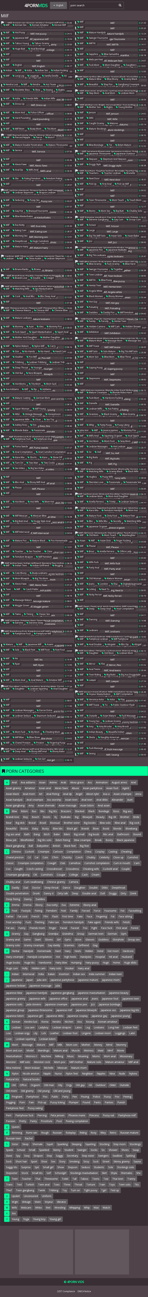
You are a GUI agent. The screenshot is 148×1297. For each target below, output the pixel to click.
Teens (95, 1178)
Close (37, 419)
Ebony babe (58, 751)
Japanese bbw (14, 993)
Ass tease (50, 84)
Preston (40, 742)
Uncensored (31, 1196)
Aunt (31, 326)
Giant (38, 939)
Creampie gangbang (17, 874)
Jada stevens (33, 1004)
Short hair (21, 1161)
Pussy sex (34, 200)
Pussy (107, 1096)
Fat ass (10, 928)
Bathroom (123, 834)
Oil (90, 1085)
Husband (127, 956)
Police (96, 1096)
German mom (42, 397)
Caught (18, 869)
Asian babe (133, 235)
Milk (59, 1044)
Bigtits (61, 89)
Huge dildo (130, 962)
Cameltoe (74, 863)
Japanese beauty (118, 993)
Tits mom (51, 128)
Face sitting (125, 916)
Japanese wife (21, 419)
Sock (9, 1161)
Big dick (20, 822)
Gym (123, 933)
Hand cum (60, 351)
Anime (53, 782)
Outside (92, 715)
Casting (112, 851)
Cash (85, 874)
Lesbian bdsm (47, 1039)
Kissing (49, 89)
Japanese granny (15, 998)
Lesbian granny (113, 721)
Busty (45, 828)
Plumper (74, 1102)
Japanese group (15, 1010)
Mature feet (128, 515)
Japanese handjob (36, 993)
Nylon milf (39, 346)
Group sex (134, 939)
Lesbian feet (130, 1027)
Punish (121, 1102)
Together (118, 269)
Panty (33, 1121)
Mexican (62, 1067)
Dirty (123, 893)
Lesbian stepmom (23, 192)
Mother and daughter (25, 337)
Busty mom (35, 128)
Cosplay (100, 851)
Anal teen (86, 799)
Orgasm (35, 1085)
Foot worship (13, 922)
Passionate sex (133, 482)
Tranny (131, 1178)
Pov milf (32, 356)
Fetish (126, 922)
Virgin (15, 1201)
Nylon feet (72, 1073)
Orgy (69, 1085)
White (38, 1207)
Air (65, 75)
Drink (133, 893)
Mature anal (60, 1050)
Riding (83, 1132)
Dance (66, 887)
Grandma (67, 933)
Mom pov (59, 1062)
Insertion (64, 974)
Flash (55, 916)
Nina (112, 1073)
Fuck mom (93, 64)
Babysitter (43, 845)
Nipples (101, 1073)
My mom (35, 731)
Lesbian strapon (61, 1027)
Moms (91, 210)
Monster (11, 1062)
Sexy (27, 1155)
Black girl (72, 828)
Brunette (130, 173)
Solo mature (109, 351)
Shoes (125, 1150)
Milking (59, 1056)
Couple (126, 869)
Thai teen (117, 1178)
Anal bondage (37, 48)
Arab (63, 782)
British (56, 845)
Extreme (18, 622)
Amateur (30, 788)
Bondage (104, 811)
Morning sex (20, 235)
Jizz (90, 241)
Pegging (10, 1102)
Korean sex (20, 24)
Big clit (112, 817)
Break (98, 840)
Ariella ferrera (96, 501)
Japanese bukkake (117, 249)
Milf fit (91, 43)
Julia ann (83, 430)
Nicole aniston (31, 1073)
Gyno (68, 939)
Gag (95, 945)
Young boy (39, 1219)
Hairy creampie (14, 956)
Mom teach (117, 200)
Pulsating (93, 307)
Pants (97, 1102)
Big (77, 817)
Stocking (104, 1144)
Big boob (93, 834)
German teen (96, 933)
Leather (54, 1033)
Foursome (110, 910)
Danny (28, 899)
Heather (18, 356)
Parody (104, 321)
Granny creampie (34, 945)
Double (36, 277)
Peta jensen (57, 1115)
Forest (134, 928)
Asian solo (116, 235)
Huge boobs (13, 962)
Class (49, 551)
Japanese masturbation (91, 993)
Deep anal (105, 608)
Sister (15, 1144)
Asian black (12, 794)
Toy (64, 1190)
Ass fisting (112, 408)
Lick (43, 1033)
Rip (35, 389)
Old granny (27, 1091)
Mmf (110, 1050)
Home (116, 962)
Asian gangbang (15, 805)
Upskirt (16, 1196)
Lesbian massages (98, 446)
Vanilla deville (51, 75)
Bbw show (34, 737)
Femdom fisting (53, 178)
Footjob (26, 910)
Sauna (137, 1161)
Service (18, 150)
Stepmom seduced (46, 715)
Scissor (92, 224)
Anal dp (18, 169)
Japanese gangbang (62, 993)
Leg (88, 1027)
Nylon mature (21, 346)
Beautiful (93, 84)
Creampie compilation (30, 863)
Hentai (15, 951)
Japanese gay (99, 1016)
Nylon (15, 1073)
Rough (45, 1132)
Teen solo (124, 1184)
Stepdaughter (128, 535)
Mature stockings (97, 128)
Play (122, 699)
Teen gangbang (25, 1190)
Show (60, 1167)
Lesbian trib (58, 362)
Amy (90, 726)
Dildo (105, 887)
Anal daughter (60, 688)
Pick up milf (123, 183)
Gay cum (118, 219)
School (21, 1150)
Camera (73, 882)
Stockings (135, 1144)
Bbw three (125, 356)
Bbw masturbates (23, 216)
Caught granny (96, 123)
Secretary (72, 1155)
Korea (44, 1021)
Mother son (94, 107)
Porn (22, 1102)
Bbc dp (125, 644)
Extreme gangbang (98, 219)
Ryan (17, 663)
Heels (78, 951)
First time (67, 916)
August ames (119, 782)
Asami (49, 644)
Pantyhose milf (43, 633)
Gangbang (38, 933)
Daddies (93, 312)
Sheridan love (95, 482)
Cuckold (29, 851)
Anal (14, 782)
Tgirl (103, 1190)
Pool (59, 1121)
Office (23, 1085)
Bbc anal (19, 482)
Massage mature (23, 600)
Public (54, 1096)
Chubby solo (135, 210)
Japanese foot (110, 998)
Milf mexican (20, 515)
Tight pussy (90, 1190)
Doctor (36, 887)
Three (67, 1184)
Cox (8, 869)
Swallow (117, 1155)
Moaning (83, 1056)
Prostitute (46, 1121)
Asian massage (67, 805)
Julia (57, 985)
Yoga (26, 1219)
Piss (45, 1096)
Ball (31, 845)
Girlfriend (83, 945)
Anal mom (109, 93)
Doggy (113, 893)
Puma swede (21, 446)
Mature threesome (58, 144)
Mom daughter (112, 64)
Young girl (55, 1219)
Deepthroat (20, 241)
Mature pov (20, 540)
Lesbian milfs (95, 408)
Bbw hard (130, 263)
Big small (79, 834)
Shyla (114, 1173)
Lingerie (86, 1033)
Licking (92, 589)
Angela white (95, 290)
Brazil (43, 822)
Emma (15, 905)
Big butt (119, 210)
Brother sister (72, 822)
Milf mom (19, 128)
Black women (95, 296)
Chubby (91, 857)
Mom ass (133, 510)
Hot (58, 956)
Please (18, 487)
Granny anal (13, 939)
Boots (46, 817)
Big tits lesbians (97, 255)
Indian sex (42, 70)
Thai (37, 1178)
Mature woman (114, 578)
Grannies (93, 414)
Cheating (126, 851)
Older (113, 1085)
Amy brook (123, 726)
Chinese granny (56, 882)
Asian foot (112, 788)
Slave (9, 1155)
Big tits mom (41, 578)
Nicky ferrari (95, 594)
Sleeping (76, 1144)
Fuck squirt (20, 331)
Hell (99, 451)
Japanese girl (35, 1016)
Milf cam (115, 326)
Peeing (127, 1096)
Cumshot (132, 857)
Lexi (8, 1033)
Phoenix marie (76, 1115)
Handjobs (85, 956)
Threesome (51, 1178)
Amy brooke (105, 726)
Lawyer (92, 680)
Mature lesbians (23, 317)
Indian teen (20, 565)
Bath (27, 834)
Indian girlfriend (40, 565)
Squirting (90, 1144)
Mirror (91, 663)
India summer (97, 974)
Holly (25, 968)
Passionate (39, 430)
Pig (90, 462)
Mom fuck (19, 731)
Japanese (17, 980)
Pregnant (17, 1096)
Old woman (94, 578)
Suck (96, 1161)
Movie (120, 1050)
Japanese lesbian (15, 985)
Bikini (67, 834)
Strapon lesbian (47, 192)
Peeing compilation (77, 1121)
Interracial (28, 974)
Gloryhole (118, 939)
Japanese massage (40, 985)
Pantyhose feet (15, 1108)
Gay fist (18, 210)
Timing (29, 614)
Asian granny (13, 788)
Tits (136, 1184)
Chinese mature (22, 310)
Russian (57, 1132)
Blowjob (87, 817)
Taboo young (21, 43)
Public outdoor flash (124, 704)
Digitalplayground (132, 583)
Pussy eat (108, 1115)
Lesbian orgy (22, 1033)
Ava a (106, 794)
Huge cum (12, 968)
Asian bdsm (87, 805)
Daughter (93, 653)
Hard (58, 951)
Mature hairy (21, 246)
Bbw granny (94, 263)
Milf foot (45, 649)
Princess (94, 1115)
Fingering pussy (57, 742)
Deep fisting (13, 899)
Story (62, 1161)
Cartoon (58, 851)
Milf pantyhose (121, 638)
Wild (16, 414)
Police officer (37, 112)
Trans (9, 1184)
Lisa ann (29, 1027)
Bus (34, 811)
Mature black (38, 540)
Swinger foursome (98, 37)
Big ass (127, 811)
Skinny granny (122, 1161)
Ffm (45, 916)
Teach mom (135, 200)
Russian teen (13, 1138)
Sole (16, 649)
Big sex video (37, 468)
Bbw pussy (106, 280)
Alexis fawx (20, 164)
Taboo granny (41, 43)
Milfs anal (33, 169)
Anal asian (104, 805)
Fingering (101, 916)
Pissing (85, 1096)
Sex (53, 1161)
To (106, 704)
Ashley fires (20, 424)
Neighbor (87, 1073)
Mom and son (14, 1050)
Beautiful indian (116, 731)
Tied (19, 1184)
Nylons (133, 1073)
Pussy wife (107, 476)
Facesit (75, 928)
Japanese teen (130, 998)
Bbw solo (105, 822)
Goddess (103, 939)
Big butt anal (21, 521)
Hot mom (93, 441)
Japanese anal (79, 998)
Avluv (112, 699)
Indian (8, 70)
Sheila (91, 737)
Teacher (18, 551)
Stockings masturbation (84, 1173)
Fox (85, 928)
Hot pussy (19, 32)
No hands (29, 351)
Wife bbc (103, 521)
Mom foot (109, 441)
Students (99, 1167)
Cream (95, 874)
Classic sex (44, 614)
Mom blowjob (21, 578)
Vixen (38, 1201)
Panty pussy (105, 424)
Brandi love (20, 277)
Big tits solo (44, 840)
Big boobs (90, 822)
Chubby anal (13, 882)
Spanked (44, 1150)
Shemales (126, 1173)
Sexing (91, 753)
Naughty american (109, 737)
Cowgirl (49, 277)
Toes (57, 1184)
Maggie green (21, 605)
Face (89, 916)
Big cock (134, 822)
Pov (117, 1096)
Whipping (74, 1207)
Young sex (93, 721)
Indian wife (49, 98)
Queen (15, 1127)
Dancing (92, 619)
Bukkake (66, 817)
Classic (10, 863)
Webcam (26, 1207)
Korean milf (60, 24)
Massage (27, 1044)
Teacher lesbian (112, 173)
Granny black (130, 79)
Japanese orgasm (97, 526)
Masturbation (14, 1056)
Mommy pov (55, 326)
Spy (18, 1155)
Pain (31, 1102)
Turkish (30, 1184)
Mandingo (43, 1050)
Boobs (24, 828)
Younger (37, 367)
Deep (91, 608)
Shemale (37, 1144)
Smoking (74, 1161)
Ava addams (12, 389)
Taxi (105, 1178)
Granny (16, 933)
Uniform (46, 1196)
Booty (109, 840)
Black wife (132, 471)
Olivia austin (34, 258)
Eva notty (19, 224)
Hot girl (41, 758)
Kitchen (69, 1021)
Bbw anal (120, 822)
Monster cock (42, 1062)
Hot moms (20, 383)
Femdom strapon (23, 556)
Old (14, 1085)
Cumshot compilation (97, 863)
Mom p (51, 137)
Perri (8, 1115)
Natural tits (12, 1079)
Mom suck (51, 383)
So (90, 451)
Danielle (92, 403)
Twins (17, 614)
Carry (52, 346)
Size (16, 351)
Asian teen (71, 799)
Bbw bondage (95, 144)
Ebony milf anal (37, 482)
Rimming (17, 1132)
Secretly (117, 521)
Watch (106, 1207)
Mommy (18, 326)
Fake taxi (53, 922)
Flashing (39, 922)
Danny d (48, 893)
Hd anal (113, 956)
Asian (82, 540)
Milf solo (93, 351)
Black (91, 811)
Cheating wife (91, 869)
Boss (91, 551)
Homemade (44, 951)
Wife (90, 117)
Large (91, 230)
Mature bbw (94, 79)
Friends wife (31, 98)
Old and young (61, 1091)
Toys (112, 1184)
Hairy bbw (61, 962)
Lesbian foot (70, 1033)
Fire (34, 424)
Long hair (113, 1027)
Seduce (85, 1167)
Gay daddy (54, 945)
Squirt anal (62, 331)
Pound (86, 1102)
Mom (15, 1044)
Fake (80, 916)
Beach (35, 817)
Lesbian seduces (129, 501)
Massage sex (134, 340)
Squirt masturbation (41, 331)
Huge (106, 962)
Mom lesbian (32, 1067)
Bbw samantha (111, 54)
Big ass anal (13, 834)
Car (37, 857)
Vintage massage (33, 414)
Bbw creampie (82, 840)
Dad (25, 887)
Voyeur (49, 1201)
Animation (102, 782)
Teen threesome (97, 200)
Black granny (110, 414)
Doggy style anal (42, 521)
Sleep (25, 1144)
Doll (102, 893)
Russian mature (129, 1132)
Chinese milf (42, 310)
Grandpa (53, 933)
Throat (78, 1184)
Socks (94, 1150)
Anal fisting (52, 794)
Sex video (19, 468)
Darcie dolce (45, 710)
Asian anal (45, 788)
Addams (46, 389)
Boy (25, 817)
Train (102, 1184)
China (88, 851)
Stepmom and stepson (114, 159)
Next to (105, 589)
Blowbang (131, 828)
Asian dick (105, 540)
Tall (74, 1178)
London (103, 583)
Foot (14, 910)
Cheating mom (52, 731)
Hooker (69, 968)
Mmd (109, 1044)
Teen (8, 589)
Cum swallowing (33, 882)
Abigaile (111, 644)
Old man (49, 1085)
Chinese (16, 851)
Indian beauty (95, 731)
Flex (103, 663)
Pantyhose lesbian (98, 638)
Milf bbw (19, 737)
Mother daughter (51, 337)
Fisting (38, 910)
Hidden (89, 951)
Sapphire (93, 54)
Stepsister (12, 1173)
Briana (37, 269)
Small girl (48, 1167)
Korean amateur (40, 24)
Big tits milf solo (97, 235)
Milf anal (133, 1062)
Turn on (18, 462)
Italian (51, 974)
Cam (137, 863)
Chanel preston (22, 742)
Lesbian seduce (22, 715)
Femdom (51, 910)
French (35, 916)
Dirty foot (111, 515)
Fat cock (22, 916)
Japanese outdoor (125, 153)
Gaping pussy (95, 367)
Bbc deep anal (47, 296)
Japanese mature (88, 980)
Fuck (28, 922)
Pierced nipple (22, 137)
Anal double (95, 644)
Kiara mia (19, 457)
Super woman (21, 408)
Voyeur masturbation (99, 694)
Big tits (53, 811)
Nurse (58, 1073)
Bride (136, 817)
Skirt (104, 1173)
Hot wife (34, 501)
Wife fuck (93, 562)
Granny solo (13, 945)
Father (10, 916)
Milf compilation (124, 694)
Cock (17, 296)
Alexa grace (77, 782)
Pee (74, 1096)
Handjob (28, 951)
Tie (110, 144)
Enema (27, 905)
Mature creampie (97, 392)
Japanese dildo (55, 1016)
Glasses (89, 939)
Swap (136, 1150)
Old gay (80, 1085)
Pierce (38, 137)
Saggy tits (11, 1167)
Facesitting (135, 910)
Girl (59, 939)
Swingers (103, 1155)
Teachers (93, 173)
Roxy (93, 1132)
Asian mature (109, 715)
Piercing (42, 1115)
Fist (122, 910)
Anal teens (94, 669)
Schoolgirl (60, 1173)
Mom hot (49, 501)
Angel (79, 794)
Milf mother (76, 1062)
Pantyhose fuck (22, 439)
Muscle (75, 1050)
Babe (57, 834)
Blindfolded (27, 840)
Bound (137, 834)
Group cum (134, 219)
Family (91, 321)
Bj (55, 817)
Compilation (74, 851)
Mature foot (94, 515)
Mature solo (94, 1062)
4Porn (36, 5)
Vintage (26, 1201)
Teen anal (44, 1184)
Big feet (84, 845)
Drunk (36, 893)
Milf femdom (126, 312)
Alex (41, 326)
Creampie (43, 851)
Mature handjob (97, 32)
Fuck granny (112, 263)
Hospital (100, 956)
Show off (57, 457)
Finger (52, 928)
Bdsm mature (124, 144)
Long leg (19, 75)
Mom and (19, 112)
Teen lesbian (95, 274)
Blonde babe (21, 430)
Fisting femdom (32, 178)
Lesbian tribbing (37, 362)
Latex (78, 1027)
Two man (33, 462)
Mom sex (105, 210)
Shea (37, 89)
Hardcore (128, 951)
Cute (45, 857)
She (16, 178)
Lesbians (93, 630)
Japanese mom (111, 980)
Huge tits (29, 962)
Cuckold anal (110, 869)
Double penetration (17, 893)
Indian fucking (60, 70)
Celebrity (104, 857)
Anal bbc (30, 296)
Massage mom (114, 340)
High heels (70, 956)
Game (27, 939)
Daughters (130, 64)
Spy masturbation (43, 288)
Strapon (38, 1155)
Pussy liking (123, 424)
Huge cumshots (40, 241)
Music (70, 1056)
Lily (35, 1033)
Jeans (91, 583)
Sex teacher (34, 551)
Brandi (85, 828)
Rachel (29, 1138)
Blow (96, 828)
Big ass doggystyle (130, 674)
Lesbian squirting (39, 688)
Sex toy (50, 419)
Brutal (32, 822)
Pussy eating (35, 1108)
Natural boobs (31, 1079)
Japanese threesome (99, 153)
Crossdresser (54, 869)
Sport (34, 1161)
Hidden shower (133, 326)
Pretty (22, 1121)
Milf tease (93, 346)
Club (62, 863)
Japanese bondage (109, 1004)
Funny (21, 928)
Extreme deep (35, 622)
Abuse (75, 788)
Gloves (49, 939)
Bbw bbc (58, 828)
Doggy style (94, 164)
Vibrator (61, 1201)
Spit (37, 1167)
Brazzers (66, 811)
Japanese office (58, 998)
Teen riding (94, 674)
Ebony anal (89, 905)
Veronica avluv (96, 699)
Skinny (56, 1150)
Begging (58, 565)
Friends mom (37, 928)
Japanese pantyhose (62, 980)
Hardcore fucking (113, 397)
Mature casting (22, 397)
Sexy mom (125, 441)
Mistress (89, 1050)
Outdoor (101, 1085)
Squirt (50, 1144)
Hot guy (92, 301)
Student (68, 1150)
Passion (10, 1121)
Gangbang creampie (128, 84)
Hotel (100, 951)
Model (30, 1050)
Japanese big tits (129, 1010)
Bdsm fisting (62, 840)
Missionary (126, 1056)
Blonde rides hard (122, 392)
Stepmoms (94, 378)
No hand (45, 351)
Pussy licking (57, 1102)
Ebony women (115, 296)
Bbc (90, 521)
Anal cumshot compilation (52, 451)
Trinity (112, 501)
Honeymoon (54, 414)
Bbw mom (109, 356)
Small (32, 1150)
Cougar (61, 874)
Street (106, 1161)
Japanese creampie (56, 1004)
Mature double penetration (28, 144)
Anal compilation (23, 451)
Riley (103, 1132)
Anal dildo (102, 799)
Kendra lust (11, 84)
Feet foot (60, 649)
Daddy (15, 887)
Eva (64, 905)
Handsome (45, 962)
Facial (63, 928)
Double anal (89, 893)
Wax (96, 1207)
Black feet (29, 649)
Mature (9, 644)
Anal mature (36, 680)
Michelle (48, 1067)
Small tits (37, 1173)
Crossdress (72, 869)
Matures (113, 123)
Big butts (93, 457)
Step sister (88, 1155)
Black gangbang (15, 845)
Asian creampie (122, 794)
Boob (106, 828)
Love (9, 1039)
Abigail (137, 644)
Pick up (92, 183)
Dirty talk (62, 893)
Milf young (40, 408)
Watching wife (21, 288)
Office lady (125, 551)
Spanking (62, 1144)
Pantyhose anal (44, 439)
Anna (138, 794)
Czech (79, 857)
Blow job (11, 840)
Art (40, 794)
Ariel (133, 782)
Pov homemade (59, 540)
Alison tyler (92, 794)
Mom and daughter (118, 496)
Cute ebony (20, 573)
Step (49, 1155)
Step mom (93, 93)
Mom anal (19, 680)
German (112, 933)
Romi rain (31, 1132)
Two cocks (49, 462)
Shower (113, 1150)
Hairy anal (83, 968)
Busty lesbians (39, 573)
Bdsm (24, 811)
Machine (46, 1056)
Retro (113, 1132)
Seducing (19, 200)
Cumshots (47, 874)
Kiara (44, 457)
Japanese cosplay (78, 1016)
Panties (109, 1102)
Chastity (67, 857)
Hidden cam (38, 968)
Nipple (47, 1073)
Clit (35, 874)
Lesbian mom (127, 93)
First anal (107, 183)
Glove (78, 939)
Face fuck (106, 928)
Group (80, 933)
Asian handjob (14, 799)
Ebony (39, 905)
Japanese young (120, 1016)
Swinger (82, 1150)
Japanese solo (14, 1004)
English (18, 64)
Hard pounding (22, 117)
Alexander (117, 799)
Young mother (125, 107)
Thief (9, 1190)
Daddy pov (108, 312)
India (29, 70)
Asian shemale (46, 805)
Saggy (59, 1155)
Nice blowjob (35, 373)
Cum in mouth (122, 863)
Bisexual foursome (38, 210)
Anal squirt (133, 435)
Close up (118, 857)
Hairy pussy (92, 962)
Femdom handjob (113, 510)
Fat (113, 916)
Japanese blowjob (86, 1010)
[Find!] (119, 5)
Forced (86, 910)
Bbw (14, 811)
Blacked (79, 811)
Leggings (34, 75)
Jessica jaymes (110, 430)
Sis (103, 1150)
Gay (26, 933)
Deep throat (21, 367)
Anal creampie (35, 799)
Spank (9, 1150)
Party (65, 1096)
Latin (132, 1033)
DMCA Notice (84, 1291)
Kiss (79, 1021)
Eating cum (20, 230)
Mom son (93, 356)
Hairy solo (55, 968)
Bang (37, 834)
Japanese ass (108, 1010)
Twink (41, 1190)
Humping (76, 962)
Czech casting (35, 869)
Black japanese (125, 840)
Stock (24, 1173)
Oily (60, 1085)
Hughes (92, 476)
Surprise (26, 1167)
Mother (85, 1044)
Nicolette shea (22, 89)
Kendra (36, 84)
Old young (43, 1091)
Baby (35, 828)
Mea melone (13, 1067)
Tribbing (19, 362)
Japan (29, 980)
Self (49, 1173)
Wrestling (60, 1207)
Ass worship (54, 799)
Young (15, 1219)
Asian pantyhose (92, 788)
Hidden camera (96, 326)
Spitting (130, 1155)
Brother (124, 817)
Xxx (14, 1213)
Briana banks (21, 269)
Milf (7, 24)
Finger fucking (123, 540)
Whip (91, 424)
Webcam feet (95, 59)
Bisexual (55, 822)
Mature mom (95, 340)
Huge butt (19, 48)
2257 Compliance (66, 1291)
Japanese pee (95, 249)
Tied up (114, 1190)
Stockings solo (125, 1167)
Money (98, 1044)
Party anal (93, 567)
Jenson (92, 112)
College (73, 874)
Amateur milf (55, 680)
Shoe (44, 1161)
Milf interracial (21, 531)
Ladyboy (43, 1027)
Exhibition (93, 331)
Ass (90, 782)
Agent (125, 788)
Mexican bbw (39, 515)
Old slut (18, 373)
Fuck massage (128, 715)
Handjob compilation (39, 956)
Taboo (84, 1178)
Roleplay (71, 1132)
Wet (48, 1207)
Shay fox (107, 84)
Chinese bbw (61, 310)
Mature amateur (114, 1062)
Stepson (92, 159)
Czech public (31, 589)
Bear (9, 822)
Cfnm (55, 857)
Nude (122, 1073)
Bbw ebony (112, 79)
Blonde (117, 828)
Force (97, 910)
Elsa (115, 583)
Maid (100, 1050)
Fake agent (94, 922)
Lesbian (9, 258)
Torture (90, 1184)
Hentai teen (94, 285)
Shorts (32, 457)
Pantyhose (32, 1096)
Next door (94, 178)
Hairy (68, 951)
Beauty (100, 817)
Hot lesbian (119, 446)
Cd (29, 857)
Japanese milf (21, 37)
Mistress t (31, 1056)
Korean (16, 1021)
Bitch (47, 834)
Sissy (86, 1161)
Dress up (19, 103)
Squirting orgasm (113, 435)
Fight (94, 928)
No (16, 658)
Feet (63, 910)
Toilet (65, 1178)
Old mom (93, 535)
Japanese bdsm (15, 1016)
